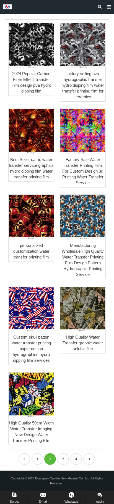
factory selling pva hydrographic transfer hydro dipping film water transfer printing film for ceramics (82, 85)
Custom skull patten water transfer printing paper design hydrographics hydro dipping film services (31, 349)
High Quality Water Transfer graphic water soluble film (83, 343)
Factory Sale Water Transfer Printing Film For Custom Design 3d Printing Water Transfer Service (82, 171)
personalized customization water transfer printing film (31, 251)
